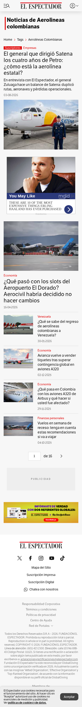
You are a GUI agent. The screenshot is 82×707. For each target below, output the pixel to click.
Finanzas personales (51, 418)
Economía (10, 275)
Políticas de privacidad (41, 615)
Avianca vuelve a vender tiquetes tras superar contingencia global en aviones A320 (57, 362)
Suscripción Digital (41, 582)
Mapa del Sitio (41, 568)
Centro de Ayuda (41, 620)
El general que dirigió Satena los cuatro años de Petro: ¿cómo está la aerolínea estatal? (38, 63)
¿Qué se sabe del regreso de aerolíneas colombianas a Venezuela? (58, 328)
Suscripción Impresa (41, 575)
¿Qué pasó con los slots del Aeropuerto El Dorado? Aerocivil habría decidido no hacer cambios (38, 291)
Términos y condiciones (41, 609)
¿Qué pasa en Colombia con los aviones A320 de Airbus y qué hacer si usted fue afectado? (57, 396)
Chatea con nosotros (43, 589)
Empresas (29, 48)
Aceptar (69, 697)
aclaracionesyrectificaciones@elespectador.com (49, 659)
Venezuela (44, 317)
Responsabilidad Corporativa (41, 604)
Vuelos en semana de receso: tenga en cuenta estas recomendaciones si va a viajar (57, 430)
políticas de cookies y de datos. (27, 702)
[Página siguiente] (61, 458)
